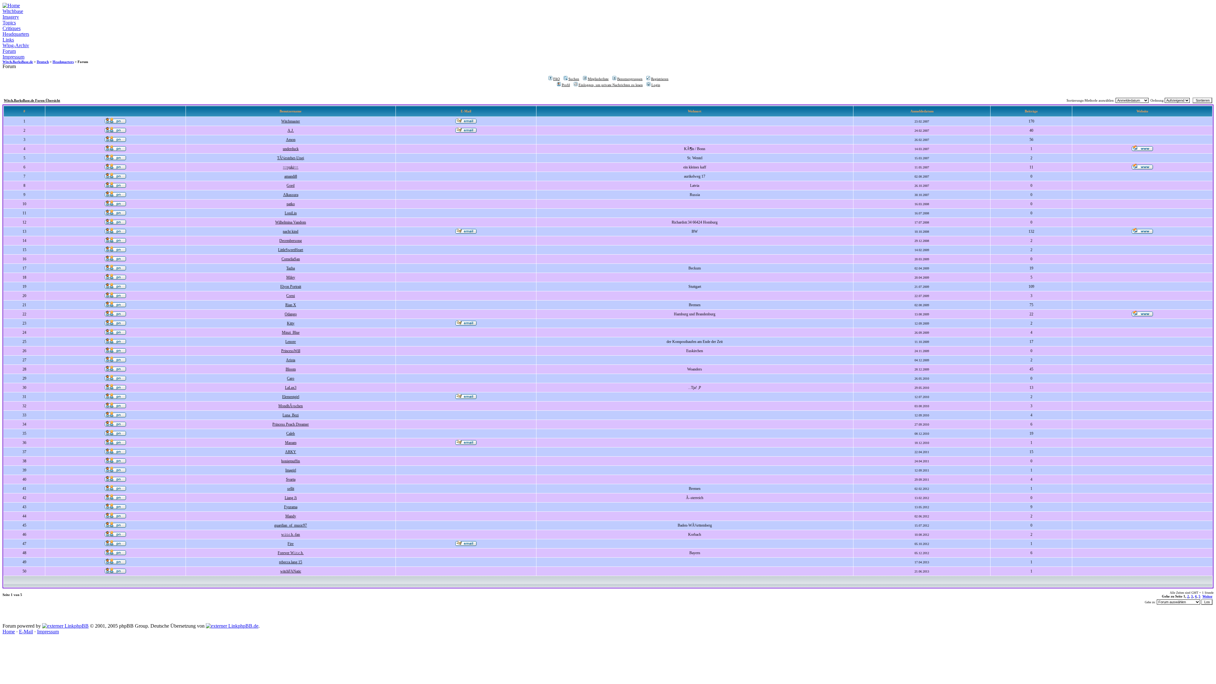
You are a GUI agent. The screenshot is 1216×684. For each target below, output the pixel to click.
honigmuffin (290, 461)
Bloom (291, 369)
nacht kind (290, 231)
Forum (9, 51)
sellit (290, 488)
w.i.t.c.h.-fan (290, 534)
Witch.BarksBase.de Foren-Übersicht (32, 100)
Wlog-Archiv (16, 45)
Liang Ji (291, 498)
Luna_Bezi (290, 415)
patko (291, 204)
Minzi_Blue (291, 332)
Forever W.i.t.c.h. (291, 553)
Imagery (11, 17)
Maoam (290, 442)
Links (8, 39)
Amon (290, 139)
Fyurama (290, 507)
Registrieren (659, 79)
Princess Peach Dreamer (290, 424)
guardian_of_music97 (290, 525)
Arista (290, 360)
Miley (290, 277)
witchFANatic (290, 571)
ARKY (290, 452)
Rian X (290, 305)
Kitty (290, 323)
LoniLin (291, 213)
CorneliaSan (291, 259)
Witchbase (13, 11)
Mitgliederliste (598, 79)
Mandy (290, 516)
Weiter (1207, 596)
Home (9, 631)
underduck (291, 149)
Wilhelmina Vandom (290, 222)
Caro (290, 378)
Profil (566, 85)
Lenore (290, 341)
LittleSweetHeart (290, 250)
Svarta (290, 479)
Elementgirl (290, 397)
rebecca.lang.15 (290, 562)
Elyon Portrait (290, 286)
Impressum (13, 57)
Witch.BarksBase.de (18, 62)
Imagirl (290, 470)
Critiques (12, 28)
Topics (9, 22)
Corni (290, 296)
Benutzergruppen (630, 79)
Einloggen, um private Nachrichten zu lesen (611, 85)
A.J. (291, 130)
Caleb (290, 433)
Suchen (573, 79)
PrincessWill (290, 351)
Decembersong (290, 240)
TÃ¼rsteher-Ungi (290, 158)
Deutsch (43, 62)
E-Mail (26, 631)
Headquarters (16, 34)
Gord (290, 185)
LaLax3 (290, 387)
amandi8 (290, 176)
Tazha (290, 268)
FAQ (556, 79)
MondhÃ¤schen (290, 406)
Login (655, 85)
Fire (291, 544)
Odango (291, 314)
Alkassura (290, 195)
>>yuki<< (290, 167)
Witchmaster (290, 121)
